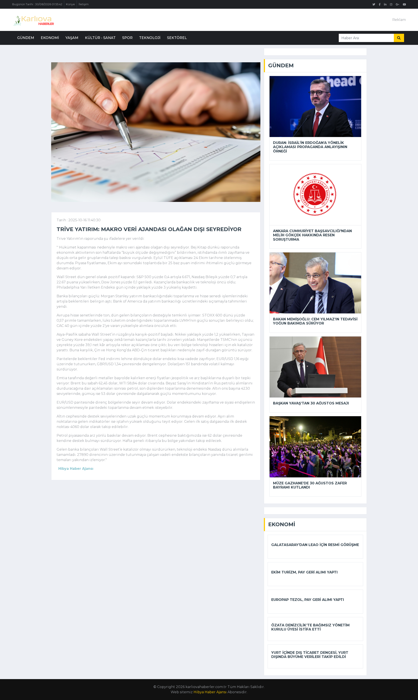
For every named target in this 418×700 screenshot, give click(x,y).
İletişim (84, 4)
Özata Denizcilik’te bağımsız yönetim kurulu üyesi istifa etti (310, 627)
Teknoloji (149, 38)
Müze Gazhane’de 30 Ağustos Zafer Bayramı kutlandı (310, 485)
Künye (70, 4)
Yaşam (72, 38)
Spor (127, 38)
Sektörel (177, 38)
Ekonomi (50, 38)
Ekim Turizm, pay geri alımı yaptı (304, 572)
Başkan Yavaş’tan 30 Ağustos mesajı (311, 403)
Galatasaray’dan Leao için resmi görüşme (315, 545)
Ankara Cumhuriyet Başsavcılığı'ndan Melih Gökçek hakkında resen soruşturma (312, 235)
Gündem (25, 38)
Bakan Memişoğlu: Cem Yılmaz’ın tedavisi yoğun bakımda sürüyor (315, 321)
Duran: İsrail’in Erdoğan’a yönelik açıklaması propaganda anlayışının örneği (310, 147)
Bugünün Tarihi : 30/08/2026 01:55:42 (37, 4)
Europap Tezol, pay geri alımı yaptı (307, 600)
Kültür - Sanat (100, 38)
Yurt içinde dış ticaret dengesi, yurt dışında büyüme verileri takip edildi (309, 655)
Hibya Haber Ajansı (210, 692)
